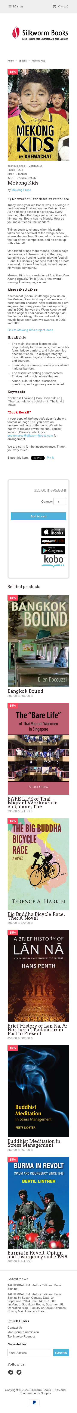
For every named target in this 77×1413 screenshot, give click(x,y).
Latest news (17, 1279)
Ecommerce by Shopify (35, 1393)
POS (56, 1390)
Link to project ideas (30, 330)
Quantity (47, 501)
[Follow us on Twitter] (19, 1373)
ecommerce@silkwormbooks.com (30, 435)
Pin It (50, 457)
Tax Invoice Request (21, 1336)
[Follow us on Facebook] (11, 1373)
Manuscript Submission (23, 1332)
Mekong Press (21, 190)
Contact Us (14, 1327)
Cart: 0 (63, 6)
